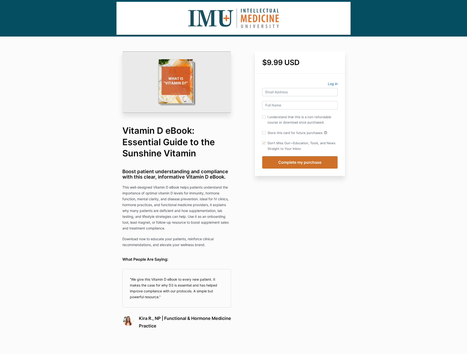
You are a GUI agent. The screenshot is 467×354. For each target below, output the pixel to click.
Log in (333, 84)
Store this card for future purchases (297, 133)
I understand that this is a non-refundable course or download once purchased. (299, 119)
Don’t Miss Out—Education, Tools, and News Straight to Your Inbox (301, 145)
